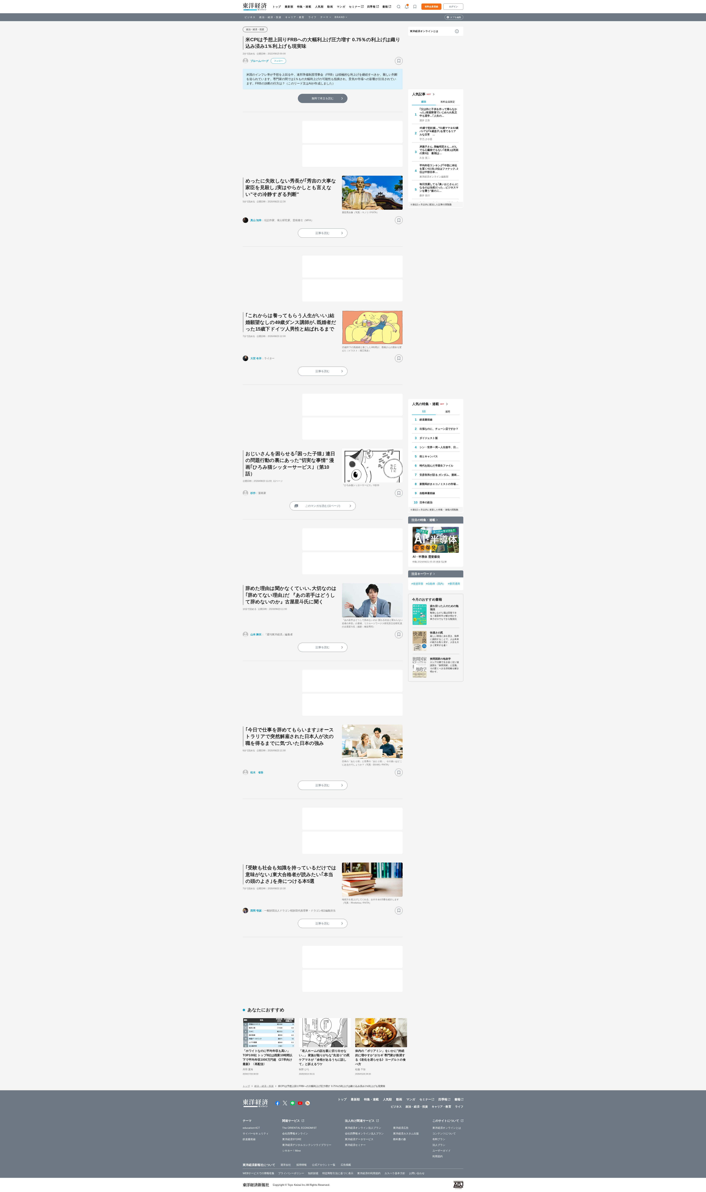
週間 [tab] (447, 411)
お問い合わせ (417, 1173)
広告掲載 (346, 1164)
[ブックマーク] (399, 61)
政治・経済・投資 (270, 17)
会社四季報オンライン (295, 1133)
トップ (276, 6)
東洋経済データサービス (359, 1139)
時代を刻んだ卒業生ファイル (436, 465)
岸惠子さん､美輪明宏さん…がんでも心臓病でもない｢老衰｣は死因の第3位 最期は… (439, 150)
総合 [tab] (423, 101)
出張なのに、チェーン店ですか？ (439, 428)
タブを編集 (455, 17)
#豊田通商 (454, 583)
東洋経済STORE (292, 1139)
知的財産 (313, 1173)
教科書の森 (399, 1139)
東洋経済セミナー (355, 1144)
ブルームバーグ (259, 60)
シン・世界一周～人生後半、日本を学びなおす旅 (440, 447)
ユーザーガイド (441, 1150)
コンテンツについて (444, 1133)
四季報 (371, 6)
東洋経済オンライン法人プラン (363, 1127)
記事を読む (323, 233)
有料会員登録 (431, 6)
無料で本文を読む (323, 98)
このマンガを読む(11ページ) (322, 505)
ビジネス (250, 17)
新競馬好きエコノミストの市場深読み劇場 (440, 484)
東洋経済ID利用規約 (369, 1173)
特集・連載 (304, 6)
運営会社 (286, 1164)
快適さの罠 (436, 632)
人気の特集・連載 (425, 404)
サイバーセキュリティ (256, 1133)
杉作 (253, 493)
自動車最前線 (427, 493)
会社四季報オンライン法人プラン (364, 1133)
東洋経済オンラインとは (424, 31)
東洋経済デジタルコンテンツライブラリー (306, 1144)
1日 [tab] (424, 411)
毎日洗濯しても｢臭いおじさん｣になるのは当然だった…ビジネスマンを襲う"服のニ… (439, 187)
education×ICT (251, 1127)
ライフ (312, 17)
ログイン (453, 6)
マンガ (341, 6)
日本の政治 (426, 502)
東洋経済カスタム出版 (406, 1133)
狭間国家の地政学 (440, 658)
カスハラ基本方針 (394, 1173)
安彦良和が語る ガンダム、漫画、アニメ (440, 474)
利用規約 (437, 1156)
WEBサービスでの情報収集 (258, 1173)
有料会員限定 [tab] (448, 101)
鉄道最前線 (426, 419)
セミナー (354, 6)
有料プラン (438, 1139)
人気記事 (418, 94)
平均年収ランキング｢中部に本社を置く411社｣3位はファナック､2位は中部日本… (439, 168)
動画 (330, 6)
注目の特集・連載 (423, 520)
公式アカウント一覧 (323, 1164)
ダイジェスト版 (429, 438)
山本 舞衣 (256, 634)
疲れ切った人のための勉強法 (444, 607)
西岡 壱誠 (256, 910)
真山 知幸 (256, 220)
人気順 (319, 6)
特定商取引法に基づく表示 (337, 1173)
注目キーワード (421, 573)
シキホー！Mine (291, 1150)
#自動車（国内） (436, 583)
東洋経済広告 (401, 1127)
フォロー (278, 61)
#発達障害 (417, 583)
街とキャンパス (429, 456)
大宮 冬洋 (256, 358)
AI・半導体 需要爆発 (426, 556)
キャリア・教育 (295, 17)
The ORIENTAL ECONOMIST (299, 1127)
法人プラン (438, 1144)
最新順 (289, 6)
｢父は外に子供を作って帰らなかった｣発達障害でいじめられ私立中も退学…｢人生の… (438, 112)
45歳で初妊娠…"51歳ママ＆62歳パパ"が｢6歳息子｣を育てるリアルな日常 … (439, 131)
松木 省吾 (256, 772)
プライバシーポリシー (291, 1173)
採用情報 (301, 1164)
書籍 (385, 6)
